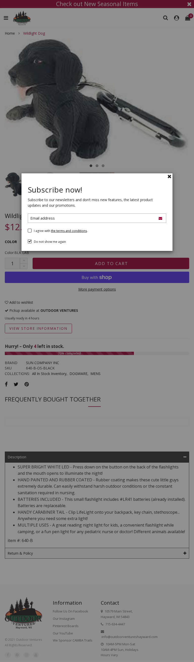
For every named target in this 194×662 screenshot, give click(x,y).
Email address (42, 218)
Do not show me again (50, 242)
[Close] (169, 176)
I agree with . (61, 231)
